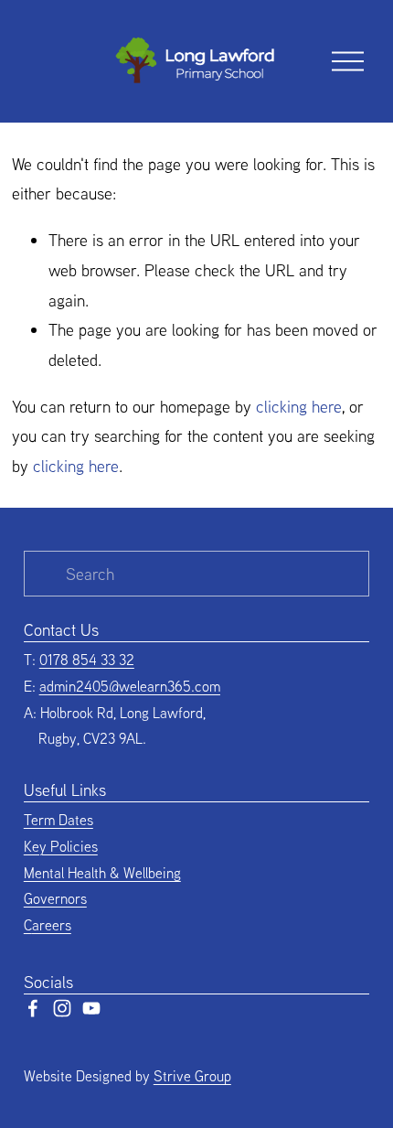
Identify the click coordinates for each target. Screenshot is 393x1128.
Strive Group (192, 1076)
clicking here (299, 406)
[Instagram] (62, 1008)
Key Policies (61, 846)
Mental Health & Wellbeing (102, 873)
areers (51, 925)
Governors (55, 898)
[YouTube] (91, 1008)
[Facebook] (33, 1008)
